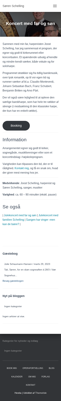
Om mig (32, 377)
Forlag (46, 377)
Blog (51, 368)
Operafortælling (33, 368)
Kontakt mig (22, 168)
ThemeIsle (41, 392)
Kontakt (30, 385)
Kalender (17, 377)
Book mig (12, 368)
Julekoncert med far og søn (20, 215)
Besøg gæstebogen (13, 280)
